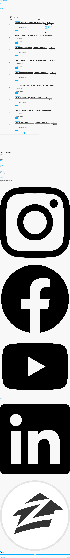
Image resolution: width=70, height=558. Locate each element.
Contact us (1, 165)
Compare (35, 554)
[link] (12, 27)
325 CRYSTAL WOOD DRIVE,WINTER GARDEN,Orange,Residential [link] (35, 48)
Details (16, 30)
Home (1, 160)
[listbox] (39, 19)
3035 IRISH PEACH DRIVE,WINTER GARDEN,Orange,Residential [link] (34, 23)
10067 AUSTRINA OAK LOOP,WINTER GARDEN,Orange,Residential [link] (35, 60)
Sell (0, 5)
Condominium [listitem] (47, 27)
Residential (16, 21)
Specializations (2, 10)
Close (35, 556)
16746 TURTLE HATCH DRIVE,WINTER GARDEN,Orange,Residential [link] (35, 73)
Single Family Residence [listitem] (48, 26)
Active (19, 21)
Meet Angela (1, 177)
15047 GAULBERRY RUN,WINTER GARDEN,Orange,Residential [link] (33, 110)
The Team (1, 174)
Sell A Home (1, 163)
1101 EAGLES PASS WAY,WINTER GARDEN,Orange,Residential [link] (33, 98)
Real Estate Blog (2, 171)
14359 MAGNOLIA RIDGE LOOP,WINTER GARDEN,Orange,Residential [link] (36, 123)
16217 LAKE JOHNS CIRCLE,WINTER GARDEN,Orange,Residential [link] (35, 85)
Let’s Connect (1, 8)
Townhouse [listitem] (46, 28)
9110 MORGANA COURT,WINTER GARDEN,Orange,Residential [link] (33, 35)
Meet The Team (2, 179)
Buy (0, 3)
